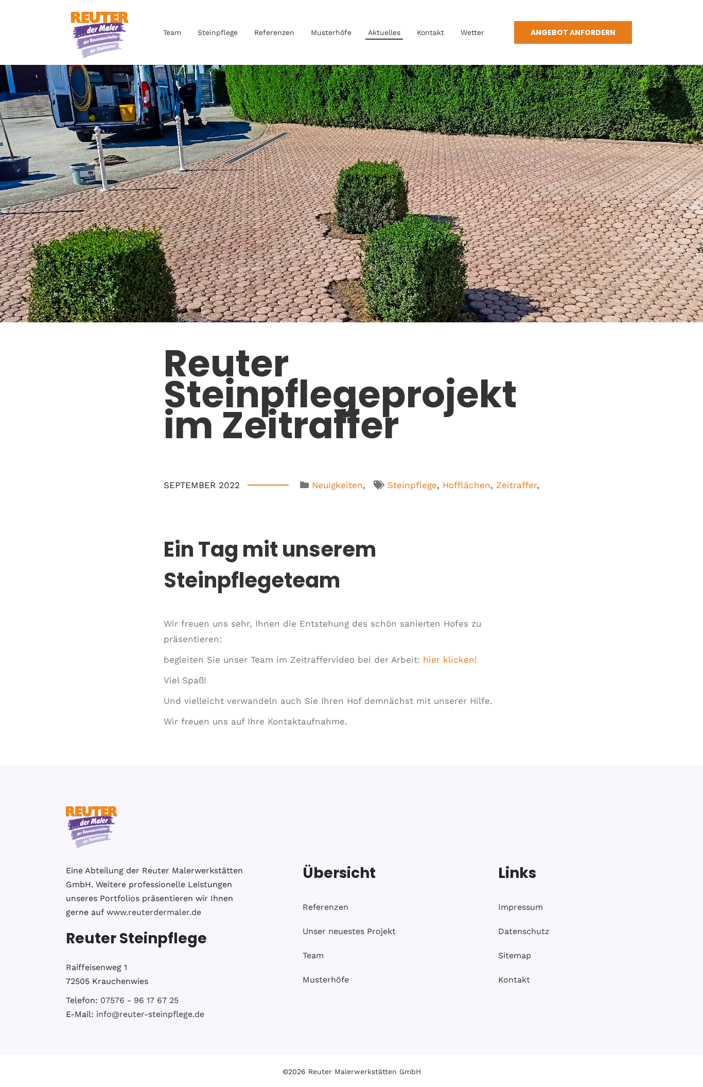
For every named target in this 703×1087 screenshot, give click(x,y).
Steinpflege (218, 32)
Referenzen (274, 32)
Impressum (520, 907)
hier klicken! (450, 659)
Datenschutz (524, 931)
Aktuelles (384, 32)
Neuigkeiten (337, 485)
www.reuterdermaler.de (154, 912)
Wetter (472, 32)
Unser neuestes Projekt (349, 931)
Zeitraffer (516, 485)
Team (172, 32)
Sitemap (514, 955)
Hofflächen (466, 485)
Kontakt (430, 32)
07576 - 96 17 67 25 (139, 1000)
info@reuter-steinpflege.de (150, 1014)
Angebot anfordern (573, 32)
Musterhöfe (331, 32)
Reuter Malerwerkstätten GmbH (364, 1071)
